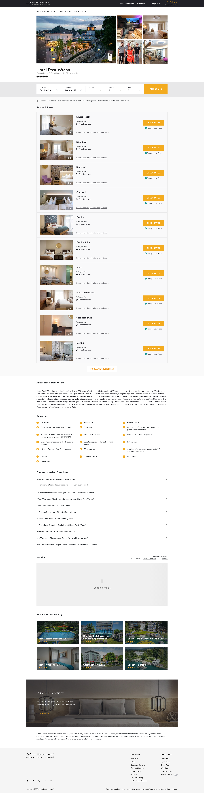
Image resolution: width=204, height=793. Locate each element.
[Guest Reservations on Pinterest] (46, 781)
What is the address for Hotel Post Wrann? (56, 479)
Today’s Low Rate (154, 128)
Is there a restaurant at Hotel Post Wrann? (56, 512)
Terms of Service (137, 768)
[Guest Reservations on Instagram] (40, 781)
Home (38, 12)
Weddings (164, 768)
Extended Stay (166, 771)
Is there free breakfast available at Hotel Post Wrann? (61, 525)
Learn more (124, 101)
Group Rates (165, 765)
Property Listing (137, 778)
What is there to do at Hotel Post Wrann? (56, 531)
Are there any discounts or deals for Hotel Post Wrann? (62, 538)
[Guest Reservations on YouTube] (50, 781)
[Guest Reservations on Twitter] (34, 781)
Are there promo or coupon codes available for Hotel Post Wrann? (67, 544)
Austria (54, 12)
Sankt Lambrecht (65, 12)
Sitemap (134, 774)
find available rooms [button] (102, 369)
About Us (134, 759)
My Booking (141, 3)
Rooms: (91, 87)
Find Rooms (156, 89)
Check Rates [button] (153, 122)
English (155, 3)
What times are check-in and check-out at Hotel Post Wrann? (65, 499)
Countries (46, 12)
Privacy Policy (136, 771)
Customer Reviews (138, 765)
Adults (111, 87)
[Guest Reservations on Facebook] (28, 781)
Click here (81, 739)
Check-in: (43, 87)
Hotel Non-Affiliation (139, 781)
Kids (129, 87)
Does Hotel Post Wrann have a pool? (53, 505)
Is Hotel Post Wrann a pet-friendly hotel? (55, 518)
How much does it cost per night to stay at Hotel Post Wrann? (65, 492)
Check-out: (69, 87)
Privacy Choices (167, 774)
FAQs (133, 762)
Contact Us (165, 759)
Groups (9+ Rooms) (127, 3)
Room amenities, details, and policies (91, 132)
